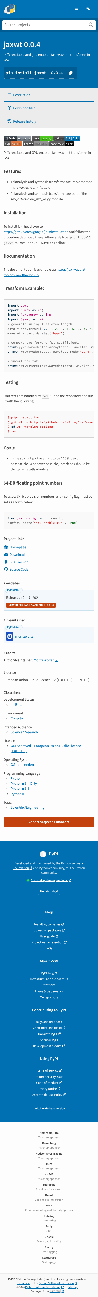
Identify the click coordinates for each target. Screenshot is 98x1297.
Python (16, 778)
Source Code (19, 569)
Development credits (47, 1046)
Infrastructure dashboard (47, 979)
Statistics (49, 985)
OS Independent (23, 764)
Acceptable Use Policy (47, 1094)
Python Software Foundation (56, 1283)
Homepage (18, 547)
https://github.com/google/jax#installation (36, 231)
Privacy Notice (47, 1088)
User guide (47, 936)
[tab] (49, 95)
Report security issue (49, 1077)
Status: (49, 880)
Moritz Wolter (44, 660)
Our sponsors (49, 997)
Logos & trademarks (49, 991)
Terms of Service (47, 1070)
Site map (73, 1287)
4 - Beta (16, 704)
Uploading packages (47, 930)
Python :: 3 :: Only (24, 783)
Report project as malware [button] (49, 822)
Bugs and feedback (49, 1022)
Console (17, 718)
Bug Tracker (19, 562)
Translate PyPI (47, 1034)
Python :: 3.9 (20, 793)
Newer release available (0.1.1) (31, 605)
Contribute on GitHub (47, 1028)
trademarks (23, 1283)
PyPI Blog (47, 973)
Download (17, 554)
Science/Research (24, 732)
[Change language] (88, 8)
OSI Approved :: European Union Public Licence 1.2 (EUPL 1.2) (49, 748)
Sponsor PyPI (49, 1040)
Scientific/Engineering (27, 807)
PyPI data (13, 590)
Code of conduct (47, 1083)
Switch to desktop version (49, 1109)
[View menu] (76, 8)
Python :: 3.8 (20, 788)
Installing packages (47, 924)
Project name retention (47, 942)
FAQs (49, 948)
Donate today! (49, 891)
